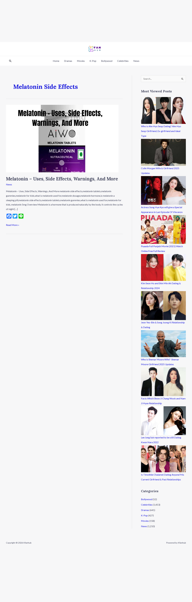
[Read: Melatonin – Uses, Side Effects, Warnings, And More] (62, 138)
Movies (81, 60)
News (136, 60)
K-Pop (93, 60)
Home (56, 60)
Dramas (68, 60)
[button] (10, 61)
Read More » (12, 224)
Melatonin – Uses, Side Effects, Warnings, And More (62, 179)
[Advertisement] (90, 21)
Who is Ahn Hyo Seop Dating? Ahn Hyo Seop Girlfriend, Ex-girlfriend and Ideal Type (161, 131)
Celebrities (123, 60)
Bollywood (106, 60)
